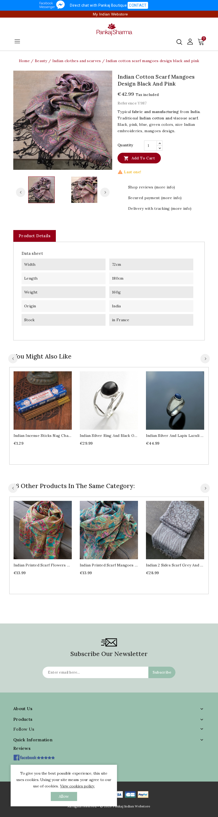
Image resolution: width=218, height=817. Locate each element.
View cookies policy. (77, 786)
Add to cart (139, 158)
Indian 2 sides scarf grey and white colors (175, 565)
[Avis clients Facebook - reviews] (33, 756)
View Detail (48, 399)
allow (64, 796)
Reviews (22, 748)
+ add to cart (37, 399)
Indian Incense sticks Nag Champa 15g (43, 435)
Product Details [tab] (35, 235)
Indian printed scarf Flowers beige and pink (43, 565)
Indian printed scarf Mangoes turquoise (109, 565)
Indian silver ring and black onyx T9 (109, 435)
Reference (127, 103)
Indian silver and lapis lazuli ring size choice (175, 435)
